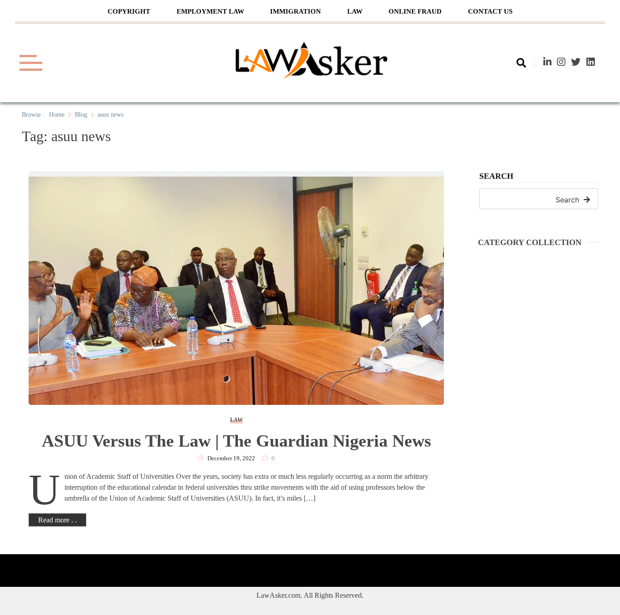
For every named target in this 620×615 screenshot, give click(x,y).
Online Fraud (415, 11)
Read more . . (57, 520)
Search (496, 176)
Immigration (295, 11)
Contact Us (490, 11)
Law (355, 11)
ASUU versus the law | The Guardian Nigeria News (236, 440)
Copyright (129, 11)
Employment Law (210, 11)
